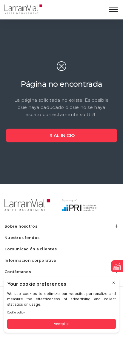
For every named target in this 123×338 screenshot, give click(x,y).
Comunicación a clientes (30, 249)
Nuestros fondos (21, 237)
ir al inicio (61, 135)
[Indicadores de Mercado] (117, 266)
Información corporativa (30, 260)
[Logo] (27, 9)
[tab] (61, 226)
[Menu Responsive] (113, 9)
